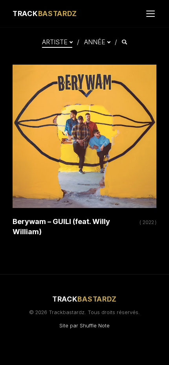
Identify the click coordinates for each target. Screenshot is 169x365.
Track (45, 13)
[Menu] (150, 13)
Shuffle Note (95, 326)
